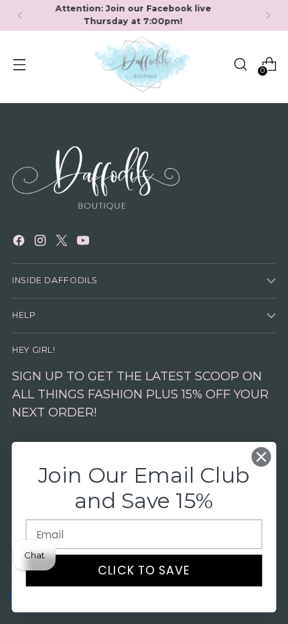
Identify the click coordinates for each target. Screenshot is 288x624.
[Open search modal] (240, 64)
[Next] (268, 15)
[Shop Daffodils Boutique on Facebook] (20, 242)
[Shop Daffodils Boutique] (144, 64)
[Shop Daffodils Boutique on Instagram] (41, 242)
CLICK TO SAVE (144, 570)
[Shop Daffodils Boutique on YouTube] (84, 242)
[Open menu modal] (19, 64)
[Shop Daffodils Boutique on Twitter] (63, 242)
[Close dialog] (261, 457)
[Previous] (20, 15)
